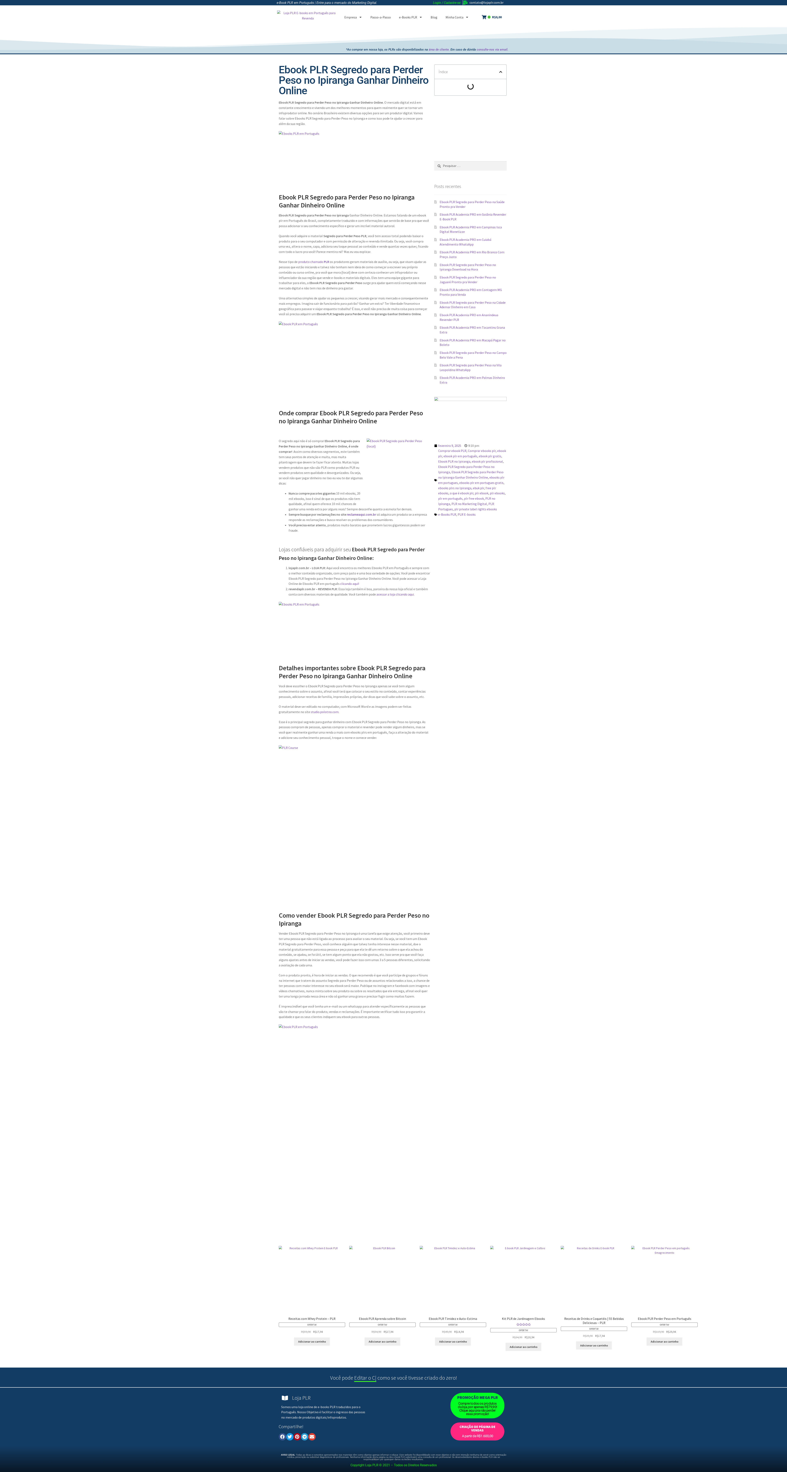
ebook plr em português (460, 456)
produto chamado (313, 262)
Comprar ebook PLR (452, 451)
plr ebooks (497, 493)
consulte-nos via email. (492, 49)
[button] (500, 72)
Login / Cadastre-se (447, 3)
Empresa (350, 17)
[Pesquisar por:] (470, 166)
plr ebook (481, 493)
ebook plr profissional (487, 461)
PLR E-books (467, 514)
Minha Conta (454, 17)
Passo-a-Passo (380, 17)
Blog (434, 17)
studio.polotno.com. (325, 712)
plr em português (450, 498)
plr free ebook (474, 498)
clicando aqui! (349, 584)
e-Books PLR (408, 17)
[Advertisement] (433, 36)
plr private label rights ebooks (475, 509)
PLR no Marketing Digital (469, 504)
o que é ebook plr (461, 493)
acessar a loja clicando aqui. (395, 594)
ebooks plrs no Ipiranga (454, 488)
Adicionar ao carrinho (312, 1341)
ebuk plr (478, 488)
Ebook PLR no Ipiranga (454, 461)
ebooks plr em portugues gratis (481, 483)
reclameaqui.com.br (361, 514)
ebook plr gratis (490, 456)
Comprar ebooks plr (482, 451)
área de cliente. (439, 49)
